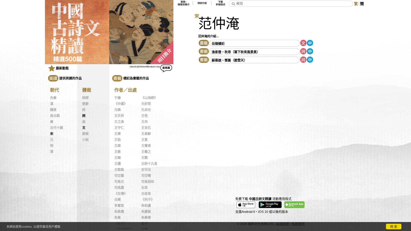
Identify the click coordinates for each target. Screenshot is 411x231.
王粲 (117, 145)
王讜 (117, 163)
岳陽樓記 (218, 43)
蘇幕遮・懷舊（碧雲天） (229, 60)
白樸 (117, 199)
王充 (144, 121)
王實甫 (146, 145)
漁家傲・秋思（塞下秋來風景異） (236, 52)
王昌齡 (146, 133)
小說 (85, 139)
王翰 (117, 157)
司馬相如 (147, 181)
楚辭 (85, 103)
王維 (117, 151)
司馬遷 (119, 187)
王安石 (146, 127)
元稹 (117, 109)
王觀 (144, 157)
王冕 (144, 139)
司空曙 (146, 175)
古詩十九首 (149, 163)
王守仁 (119, 127)
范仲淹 (218, 23)
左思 (144, 187)
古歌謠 (119, 169)
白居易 (146, 193)
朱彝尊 (146, 217)
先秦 (53, 97)
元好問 (146, 103)
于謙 (117, 97)
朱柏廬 (146, 205)
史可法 (146, 169)
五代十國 (56, 127)
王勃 (117, 139)
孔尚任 (146, 109)
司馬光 (119, 181)
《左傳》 (120, 193)
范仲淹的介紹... (208, 36)
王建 (117, 133)
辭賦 (85, 133)
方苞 (144, 115)
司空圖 (119, 175)
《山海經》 (149, 97)
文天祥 (119, 115)
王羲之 (146, 151)
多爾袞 (119, 205)
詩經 (85, 97)
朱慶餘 (146, 211)
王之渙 (119, 121)
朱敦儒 (119, 211)
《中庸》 (120, 103)
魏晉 (53, 109)
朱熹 (117, 217)
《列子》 (147, 199)
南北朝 (55, 115)
